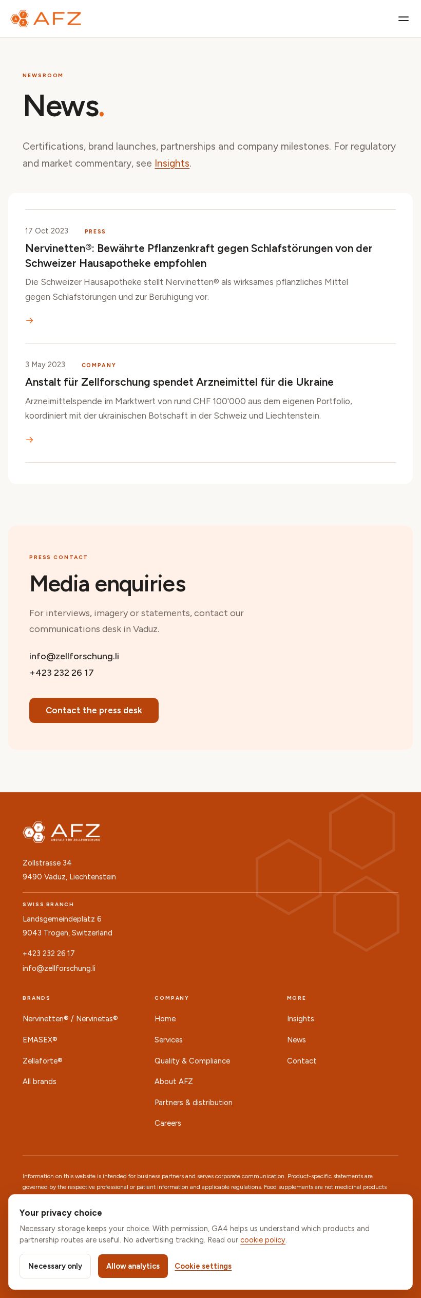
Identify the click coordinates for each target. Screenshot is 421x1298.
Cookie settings (203, 1266)
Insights (172, 163)
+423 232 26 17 (61, 672)
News (296, 1039)
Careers (168, 1123)
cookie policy (262, 1240)
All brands (39, 1081)
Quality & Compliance (192, 1061)
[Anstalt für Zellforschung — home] (45, 18)
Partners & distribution (194, 1102)
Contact (302, 1061)
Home (165, 1018)
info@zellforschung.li (74, 656)
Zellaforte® (43, 1061)
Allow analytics (133, 1266)
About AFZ (174, 1081)
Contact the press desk (94, 710)
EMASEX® (40, 1039)
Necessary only (55, 1266)
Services (169, 1039)
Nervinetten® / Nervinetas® (70, 1018)
